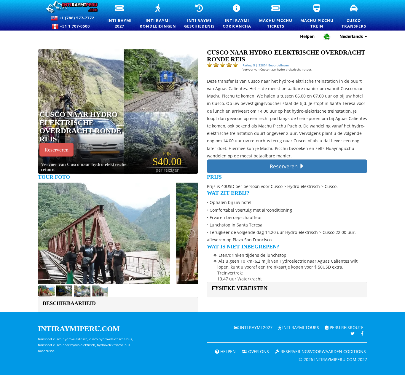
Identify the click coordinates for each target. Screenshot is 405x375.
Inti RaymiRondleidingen (158, 16)
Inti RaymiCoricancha (237, 16)
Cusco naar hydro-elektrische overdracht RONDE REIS (80, 126)
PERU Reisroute (346, 327)
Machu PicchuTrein (317, 16)
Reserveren (56, 150)
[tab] (287, 289)
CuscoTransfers (354, 16)
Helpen (307, 36)
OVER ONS (258, 351)
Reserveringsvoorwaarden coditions (322, 351)
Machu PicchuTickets (276, 16)
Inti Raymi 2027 (255, 327)
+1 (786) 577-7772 (76, 17)
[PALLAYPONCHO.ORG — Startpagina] (69, 7)
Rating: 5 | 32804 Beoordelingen (266, 65)
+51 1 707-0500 (76, 26)
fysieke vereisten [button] (239, 288)
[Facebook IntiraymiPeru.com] (362, 333)
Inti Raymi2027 (119, 16)
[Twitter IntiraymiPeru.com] (352, 333)
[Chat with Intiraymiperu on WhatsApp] (327, 36)
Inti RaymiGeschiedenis (199, 16)
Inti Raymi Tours (300, 327)
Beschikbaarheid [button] (69, 303)
